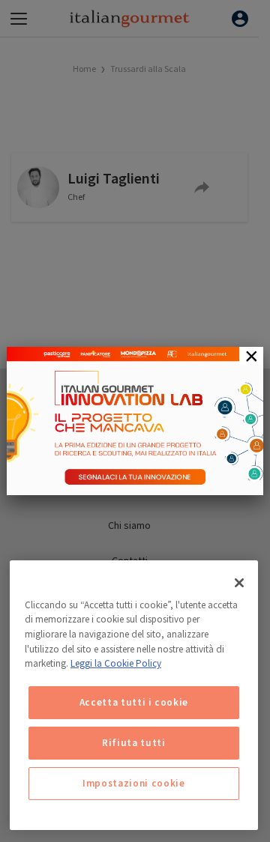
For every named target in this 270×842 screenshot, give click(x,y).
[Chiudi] (239, 582)
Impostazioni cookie (133, 783)
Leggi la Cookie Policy (115, 663)
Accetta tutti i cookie (134, 702)
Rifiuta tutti (134, 742)
